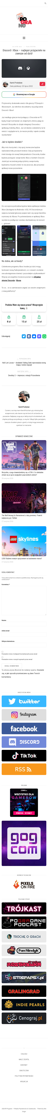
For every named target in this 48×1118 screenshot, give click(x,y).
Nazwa (4, 620)
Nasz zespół (24, 1059)
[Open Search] (45, 3)
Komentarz (6, 584)
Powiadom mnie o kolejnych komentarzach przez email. (20, 654)
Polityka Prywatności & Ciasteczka (25, 1109)
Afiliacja (24, 1081)
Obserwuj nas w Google (25, 94)
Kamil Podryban (24, 407)
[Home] (24, 30)
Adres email (5, 631)
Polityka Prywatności (24, 1076)
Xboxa (18, 280)
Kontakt (24, 1065)
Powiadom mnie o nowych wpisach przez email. (17, 659)
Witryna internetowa (8, 641)
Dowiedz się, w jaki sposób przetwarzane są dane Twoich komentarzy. (23, 673)
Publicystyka (31, 46)
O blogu (24, 1054)
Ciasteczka (24, 1070)
